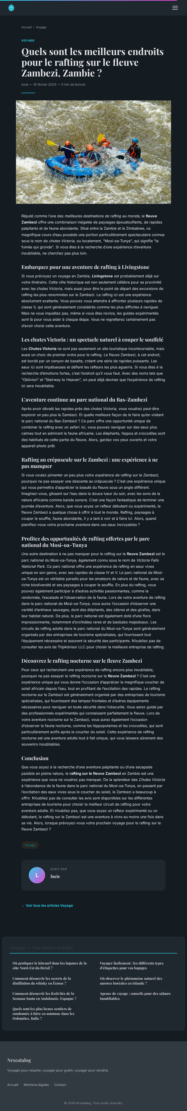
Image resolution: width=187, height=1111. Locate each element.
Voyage (41, 27)
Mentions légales (36, 1085)
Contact (60, 1085)
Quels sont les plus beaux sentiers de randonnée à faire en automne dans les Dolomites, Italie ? (43, 1013)
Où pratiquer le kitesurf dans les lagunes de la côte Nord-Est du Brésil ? (50, 965)
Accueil (26, 27)
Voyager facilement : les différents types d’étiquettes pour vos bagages (132, 965)
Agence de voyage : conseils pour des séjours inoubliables (135, 996)
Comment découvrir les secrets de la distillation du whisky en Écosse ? (42, 980)
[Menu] (175, 7)
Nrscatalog (19, 1060)
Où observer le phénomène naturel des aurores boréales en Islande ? (131, 980)
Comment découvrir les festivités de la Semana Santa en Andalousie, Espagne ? (44, 996)
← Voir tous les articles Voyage (47, 905)
